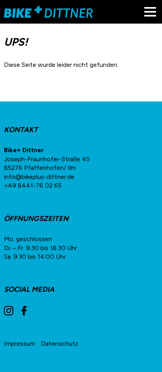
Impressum (19, 343)
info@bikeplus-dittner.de (39, 176)
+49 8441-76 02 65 (33, 185)
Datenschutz (59, 343)
